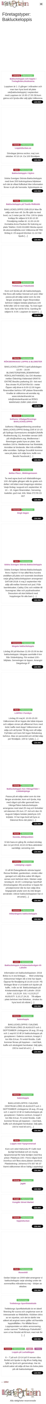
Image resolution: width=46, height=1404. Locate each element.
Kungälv (16, 1199)
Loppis (29, 1349)
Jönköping (16, 75)
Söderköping (17, 643)
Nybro (16, 170)
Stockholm (16, 416)
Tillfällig (38, 1349)
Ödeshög (16, 358)
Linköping (17, 862)
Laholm (16, 962)
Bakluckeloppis (28, 75)
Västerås (16, 145)
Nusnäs (16, 833)
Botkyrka (16, 1016)
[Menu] (41, 4)
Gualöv (16, 470)
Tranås (16, 201)
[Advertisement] (23, 47)
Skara (16, 710)
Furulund (8, 1349)
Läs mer (37, 102)
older (5, 1382)
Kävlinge (16, 785)
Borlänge (16, 1180)
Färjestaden (16, 509)
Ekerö (16, 1269)
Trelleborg (16, 282)
